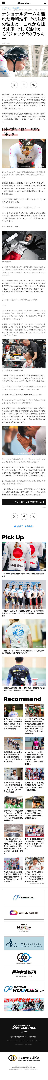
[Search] (45, 2)
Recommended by (34, 883)
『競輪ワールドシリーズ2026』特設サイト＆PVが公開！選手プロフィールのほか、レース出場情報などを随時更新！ (23, 613)
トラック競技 (15, 8)
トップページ (5, 8)
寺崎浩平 (19, 526)
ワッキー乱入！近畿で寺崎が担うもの (28, 502)
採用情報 (32, 1037)
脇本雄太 (30, 526)
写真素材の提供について (19, 1037)
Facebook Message (35, 1041)
